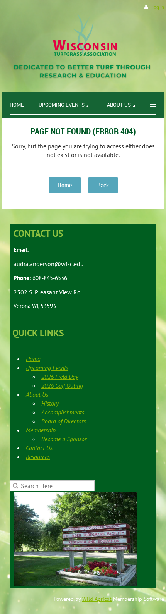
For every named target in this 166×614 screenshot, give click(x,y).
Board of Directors (63, 421)
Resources (38, 457)
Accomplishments (62, 412)
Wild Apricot (97, 598)
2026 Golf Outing (62, 385)
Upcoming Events (47, 367)
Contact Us (39, 448)
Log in (157, 7)
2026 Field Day (59, 376)
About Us (37, 394)
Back (103, 185)
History (50, 403)
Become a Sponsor (63, 439)
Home (65, 185)
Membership (41, 430)
